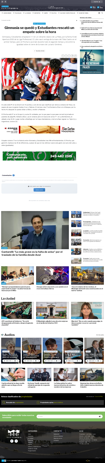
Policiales (18, 13)
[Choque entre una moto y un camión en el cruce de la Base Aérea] (52, 275)
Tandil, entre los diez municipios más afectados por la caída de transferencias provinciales (93, 260)
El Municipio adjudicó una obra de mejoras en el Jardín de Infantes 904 (52, 322)
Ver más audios (100, 335)
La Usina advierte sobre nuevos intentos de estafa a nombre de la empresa (64, 385)
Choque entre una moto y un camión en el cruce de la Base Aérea (52, 288)
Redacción (56, 434)
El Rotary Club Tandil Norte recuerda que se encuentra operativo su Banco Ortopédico (91, 214)
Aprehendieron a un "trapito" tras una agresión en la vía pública (91, 41)
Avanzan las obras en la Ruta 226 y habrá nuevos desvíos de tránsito (91, 385)
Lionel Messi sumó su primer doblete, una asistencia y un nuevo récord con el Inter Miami (92, 35)
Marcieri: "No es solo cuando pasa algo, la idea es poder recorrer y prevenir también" (86, 323)
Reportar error (58, 438)
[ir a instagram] (16, 441)
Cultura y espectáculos (67, 13)
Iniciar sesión (39, 189)
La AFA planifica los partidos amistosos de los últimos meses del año (92, 22)
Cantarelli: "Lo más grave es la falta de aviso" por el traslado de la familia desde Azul (32, 253)
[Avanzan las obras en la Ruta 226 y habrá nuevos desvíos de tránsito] (92, 374)
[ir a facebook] (11, 441)
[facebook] (5, 1)
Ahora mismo (7, 13)
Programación (32, 450)
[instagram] (2, 1)
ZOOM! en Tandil (83, 13)
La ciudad (28, 13)
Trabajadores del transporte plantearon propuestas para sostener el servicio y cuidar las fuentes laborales (92, 223)
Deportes (37, 13)
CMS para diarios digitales (97, 460)
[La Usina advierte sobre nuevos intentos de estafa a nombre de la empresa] (66, 374)
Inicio (29, 434)
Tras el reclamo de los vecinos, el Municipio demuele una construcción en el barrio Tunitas (87, 288)
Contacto (56, 440)
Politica (53, 13)
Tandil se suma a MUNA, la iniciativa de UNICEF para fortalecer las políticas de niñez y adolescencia (92, 250)
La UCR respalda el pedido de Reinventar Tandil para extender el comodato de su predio (92, 232)
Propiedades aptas (51, 402)
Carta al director (58, 436)
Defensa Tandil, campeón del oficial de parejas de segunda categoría (39, 385)
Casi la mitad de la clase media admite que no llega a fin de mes (13, 385)
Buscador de (15, 402)
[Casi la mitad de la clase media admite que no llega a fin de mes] (13, 374)
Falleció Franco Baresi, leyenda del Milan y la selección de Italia (91, 28)
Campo (46, 13)
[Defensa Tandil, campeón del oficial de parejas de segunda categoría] (39, 374)
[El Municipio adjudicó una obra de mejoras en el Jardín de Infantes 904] (52, 310)
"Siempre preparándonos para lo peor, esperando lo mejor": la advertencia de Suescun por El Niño (16, 288)
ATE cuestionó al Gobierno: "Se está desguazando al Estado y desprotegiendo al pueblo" (17, 323)
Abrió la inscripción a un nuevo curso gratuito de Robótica (92, 240)
